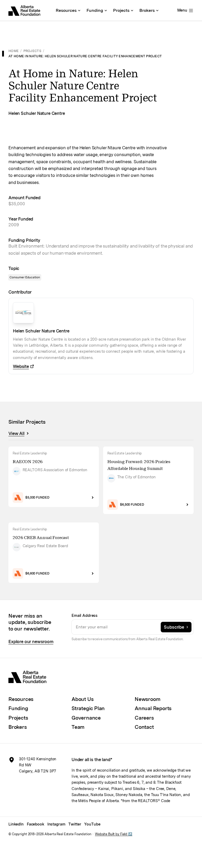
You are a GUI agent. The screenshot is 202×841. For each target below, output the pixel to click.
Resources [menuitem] (66, 10)
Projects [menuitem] (121, 10)
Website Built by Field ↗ (113, 834)
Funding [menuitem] (95, 10)
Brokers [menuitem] (147, 10)
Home (13, 51)
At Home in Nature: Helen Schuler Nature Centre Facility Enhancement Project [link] (85, 56)
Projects (32, 51)
